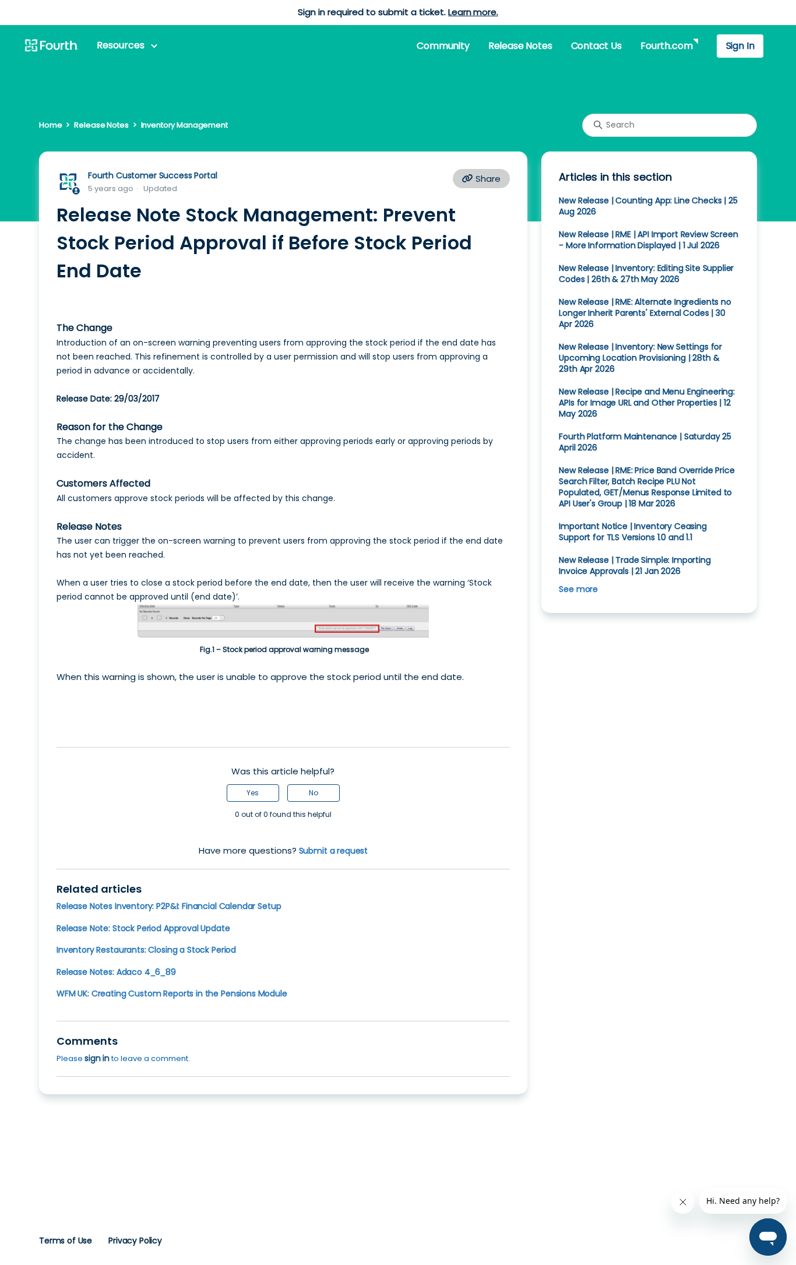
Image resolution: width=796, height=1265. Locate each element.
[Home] (51, 46)
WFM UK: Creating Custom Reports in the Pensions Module (172, 993)
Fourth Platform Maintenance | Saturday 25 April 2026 (645, 442)
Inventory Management (184, 125)
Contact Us (596, 45)
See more (578, 589)
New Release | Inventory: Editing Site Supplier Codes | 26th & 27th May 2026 (646, 273)
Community (443, 45)
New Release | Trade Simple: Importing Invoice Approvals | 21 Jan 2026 (634, 565)
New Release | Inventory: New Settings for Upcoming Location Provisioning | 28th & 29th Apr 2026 (640, 358)
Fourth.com (666, 45)
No (313, 793)
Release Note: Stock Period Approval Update (143, 928)
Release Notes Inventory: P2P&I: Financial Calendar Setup (169, 906)
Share (487, 178)
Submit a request (333, 851)
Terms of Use (65, 1240)
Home (50, 125)
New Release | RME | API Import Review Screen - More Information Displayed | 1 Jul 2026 (648, 239)
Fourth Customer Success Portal (152, 175)
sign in (97, 1058)
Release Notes (520, 45)
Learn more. (473, 12)
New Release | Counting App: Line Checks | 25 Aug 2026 (648, 206)
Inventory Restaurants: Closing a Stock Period (146, 950)
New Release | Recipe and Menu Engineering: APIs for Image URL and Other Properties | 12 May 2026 (647, 403)
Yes (252, 793)
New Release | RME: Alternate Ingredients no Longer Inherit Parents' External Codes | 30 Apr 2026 (645, 313)
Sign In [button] (740, 45)
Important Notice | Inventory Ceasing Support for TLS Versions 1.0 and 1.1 (632, 531)
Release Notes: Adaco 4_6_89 (116, 972)
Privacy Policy (135, 1240)
